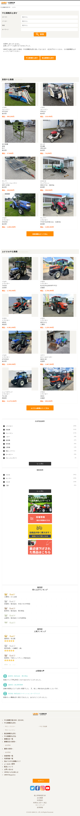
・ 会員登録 (7, 745)
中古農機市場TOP (5, 7)
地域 (3, 25)
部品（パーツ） (41, 451)
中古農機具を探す (32, 58)
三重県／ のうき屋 (10, 597)
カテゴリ (4, 17)
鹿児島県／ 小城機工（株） (13, 648)
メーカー (4, 21)
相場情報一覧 (8, 756)
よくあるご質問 (9, 764)
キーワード (5, 29)
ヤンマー (41, 478)
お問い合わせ (8, 769)
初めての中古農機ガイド (12, 761)
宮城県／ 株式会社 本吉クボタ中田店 (17, 604)
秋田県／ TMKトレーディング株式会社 (17, 658)
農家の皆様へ (8, 749)
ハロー (41, 437)
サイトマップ (40, 805)
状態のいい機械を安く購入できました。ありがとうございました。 (25, 697)
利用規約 (40, 800)
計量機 (41, 447)
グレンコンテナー (41, 458)
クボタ (41, 475)
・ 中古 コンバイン (9, 730)
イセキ (41, 482)
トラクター (41, 426)
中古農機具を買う (10, 723)
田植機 (41, 429)
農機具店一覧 (8, 739)
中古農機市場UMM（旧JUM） (14, 720)
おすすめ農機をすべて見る (40, 408)
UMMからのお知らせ (11, 772)
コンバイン (41, 433)
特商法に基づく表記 (40, 802)
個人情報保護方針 (40, 795)
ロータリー (41, 454)
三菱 (41, 485)
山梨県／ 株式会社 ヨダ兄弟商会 (16, 618)
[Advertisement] (40, 72)
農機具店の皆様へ (10, 741)
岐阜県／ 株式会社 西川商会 (14, 611)
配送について (8, 766)
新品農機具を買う (10, 733)
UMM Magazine (9, 775)
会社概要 (40, 798)
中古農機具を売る (10, 736)
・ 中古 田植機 (42, 726)
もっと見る (40, 463)
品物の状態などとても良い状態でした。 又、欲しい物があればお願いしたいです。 (31, 688)
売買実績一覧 (8, 758)
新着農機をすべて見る (40, 234)
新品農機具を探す (48, 58)
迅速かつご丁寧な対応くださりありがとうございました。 (22, 680)
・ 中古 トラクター (9, 726)
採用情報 (40, 807)
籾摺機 (41, 440)
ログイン (41, 780)
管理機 (41, 444)
